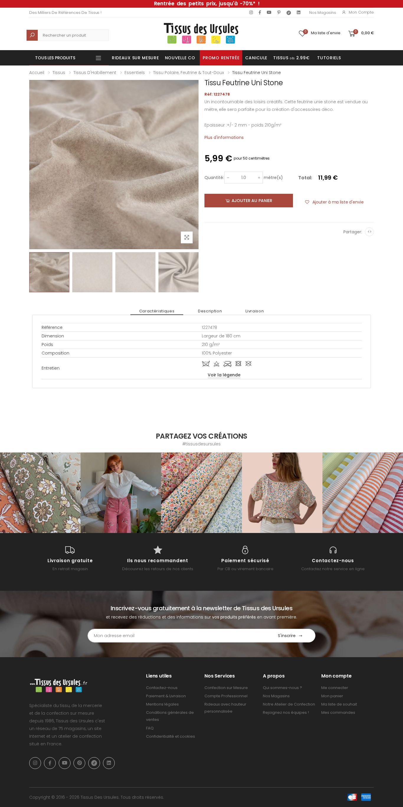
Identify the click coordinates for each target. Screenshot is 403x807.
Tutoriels (329, 58)
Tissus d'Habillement (94, 73)
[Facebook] (260, 12)
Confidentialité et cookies (170, 736)
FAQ (150, 728)
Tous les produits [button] (55, 58)
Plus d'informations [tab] (224, 137)
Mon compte (361, 12)
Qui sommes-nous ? (282, 687)
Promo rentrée (221, 58)
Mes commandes (338, 712)
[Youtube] (269, 12)
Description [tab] (210, 311)
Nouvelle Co (180, 58)
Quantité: (214, 178)
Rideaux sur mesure (135, 58)
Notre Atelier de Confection (289, 704)
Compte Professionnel (226, 696)
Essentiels (134, 73)
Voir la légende (224, 375)
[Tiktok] (288, 12)
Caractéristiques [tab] (156, 311)
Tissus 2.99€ (291, 58)
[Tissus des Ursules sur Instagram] (40, 492)
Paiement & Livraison (166, 696)
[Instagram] (251, 12)
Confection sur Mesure (226, 687)
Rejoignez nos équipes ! (286, 712)
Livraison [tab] (254, 311)
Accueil (36, 73)
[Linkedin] (298, 12)
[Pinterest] (279, 12)
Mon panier (332, 696)
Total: (305, 177)
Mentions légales (162, 704)
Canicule (256, 58)
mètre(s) (273, 178)
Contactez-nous (162, 687)
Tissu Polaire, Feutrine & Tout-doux (188, 73)
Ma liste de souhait (339, 704)
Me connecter (334, 687)
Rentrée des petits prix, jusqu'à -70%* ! (207, 3)
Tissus (59, 73)
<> (369, 231)
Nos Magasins (322, 12)
